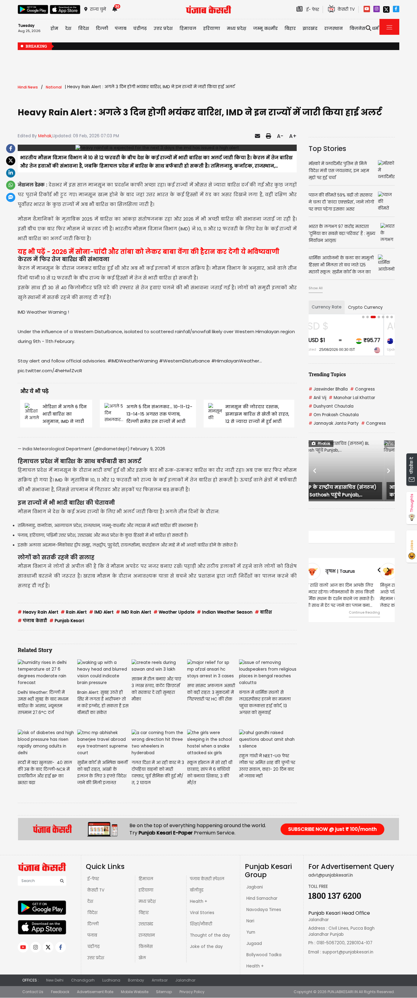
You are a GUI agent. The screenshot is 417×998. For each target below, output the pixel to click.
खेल (142, 958)
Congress (362, 389)
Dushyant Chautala (331, 406)
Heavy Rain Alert (38, 612)
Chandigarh (83, 980)
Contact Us (32, 991)
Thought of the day (210, 935)
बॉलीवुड (197, 890)
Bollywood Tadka (263, 955)
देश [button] (68, 28)
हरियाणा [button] (211, 28)
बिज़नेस (146, 946)
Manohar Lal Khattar (352, 398)
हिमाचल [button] (187, 28)
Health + (198, 901)
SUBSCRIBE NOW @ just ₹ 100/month (332, 829)
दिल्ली (102, 28)
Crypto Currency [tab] (365, 307)
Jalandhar (185, 980)
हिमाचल (146, 879)
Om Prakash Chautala (334, 415)
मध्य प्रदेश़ (236, 28)
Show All (316, 288)
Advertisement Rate (95, 991)
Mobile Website (134, 991)
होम (54, 28)
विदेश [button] (83, 28)
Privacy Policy (192, 991)
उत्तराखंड (146, 924)
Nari (250, 921)
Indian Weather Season (224, 612)
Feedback (60, 991)
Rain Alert (74, 612)
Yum (250, 932)
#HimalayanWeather (235, 361)
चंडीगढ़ (93, 946)
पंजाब (92, 935)
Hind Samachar (261, 898)
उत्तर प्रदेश (163, 28)
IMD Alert (101, 612)
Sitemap (164, 991)
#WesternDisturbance (184, 361)
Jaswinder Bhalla (328, 389)
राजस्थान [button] (333, 28)
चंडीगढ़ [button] (140, 28)
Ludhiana (111, 980)
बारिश (263, 612)
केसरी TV (95, 890)
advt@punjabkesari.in (330, 875)
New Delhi (54, 980)
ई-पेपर (93, 879)
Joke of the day (206, 946)
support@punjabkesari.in (347, 952)
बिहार (290, 28)
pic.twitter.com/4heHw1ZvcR (50, 370)
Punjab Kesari (66, 621)
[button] (315, 470)
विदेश (92, 913)
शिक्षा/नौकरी (201, 924)
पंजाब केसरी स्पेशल (207, 879)
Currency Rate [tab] (327, 307)
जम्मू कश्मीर (265, 28)
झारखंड (310, 28)
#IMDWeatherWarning (132, 361)
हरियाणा (146, 890)
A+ (293, 136)
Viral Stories (202, 913)
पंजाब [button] (120, 28)
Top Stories (327, 148)
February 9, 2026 (148, 449)
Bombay (136, 980)
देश (90, 901)
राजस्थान (147, 935)
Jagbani (254, 887)
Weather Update (174, 612)
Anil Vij (317, 398)
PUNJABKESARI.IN (343, 991)
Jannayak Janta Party (334, 423)
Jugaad (254, 943)
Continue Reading (374, 612)
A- (280, 136)
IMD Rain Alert (133, 612)
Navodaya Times (263, 910)
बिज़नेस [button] (357, 28)
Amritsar (160, 980)
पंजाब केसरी (32, 621)
